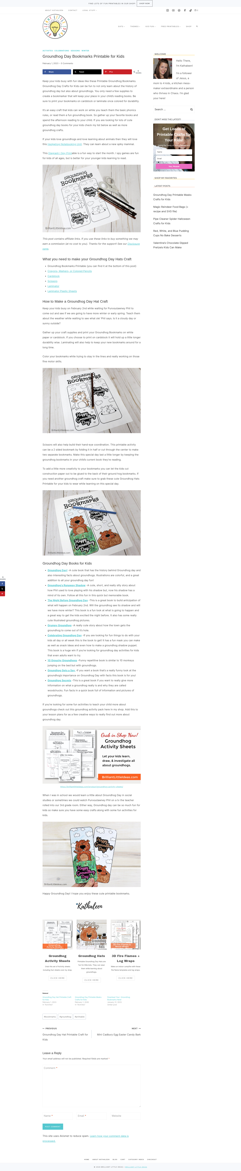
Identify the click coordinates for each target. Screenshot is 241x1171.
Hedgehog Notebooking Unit (65, 144)
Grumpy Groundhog (60, 625)
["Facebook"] (184, 10)
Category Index (136, 1159)
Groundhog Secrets (59, 680)
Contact (72, 10)
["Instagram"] (167, 10)
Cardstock (54, 276)
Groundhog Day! (57, 570)
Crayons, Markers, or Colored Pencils (70, 271)
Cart (122, 1159)
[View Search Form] (196, 26)
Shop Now (144, 3)
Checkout (152, 1159)
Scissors (52, 281)
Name (48, 1115)
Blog (115, 1159)
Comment (50, 1068)
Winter (85, 51)
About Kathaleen (54, 10)
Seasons (75, 51)
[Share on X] (2, 588)
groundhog (65, 1016)
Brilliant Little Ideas (136, 1167)
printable (79, 1016)
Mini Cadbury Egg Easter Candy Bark (119, 1031)
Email (82, 1115)
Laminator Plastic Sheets (62, 291)
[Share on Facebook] (2, 583)
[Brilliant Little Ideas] (55, 26)
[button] (96, 10)
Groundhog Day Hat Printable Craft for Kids (65, 1034)
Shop (189, 26)
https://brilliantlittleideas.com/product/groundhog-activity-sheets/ (91, 786)
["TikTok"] (190, 10)
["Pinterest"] (179, 10)
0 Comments (67, 63)
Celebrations (61, 51)
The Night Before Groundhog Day (68, 600)
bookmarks (50, 1016)
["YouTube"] (173, 10)
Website (116, 1115)
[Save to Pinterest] (2, 593)
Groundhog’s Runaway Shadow (66, 585)
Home (86, 1159)
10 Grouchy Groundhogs (62, 660)
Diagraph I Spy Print (60, 153)
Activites (48, 51)
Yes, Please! (174, 166)
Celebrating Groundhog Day (65, 635)
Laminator (53, 286)
